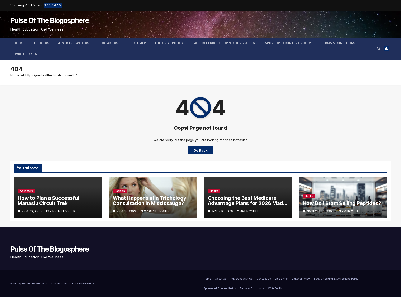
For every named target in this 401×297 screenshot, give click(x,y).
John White (249, 211)
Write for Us (26, 54)
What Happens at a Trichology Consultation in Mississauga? (149, 200)
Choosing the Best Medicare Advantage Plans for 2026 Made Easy (247, 203)
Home (19, 43)
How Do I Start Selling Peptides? (342, 203)
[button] (378, 48)
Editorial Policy (169, 43)
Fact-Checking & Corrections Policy (224, 43)
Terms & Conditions (338, 43)
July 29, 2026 (32, 211)
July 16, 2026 (127, 211)
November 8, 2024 (321, 211)
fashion (120, 190)
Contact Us (108, 43)
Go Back (200, 150)
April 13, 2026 (223, 211)
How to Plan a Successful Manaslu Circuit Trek (48, 200)
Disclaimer (136, 43)
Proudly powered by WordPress (30, 283)
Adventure (26, 190)
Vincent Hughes (62, 211)
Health (214, 190)
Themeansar (87, 283)
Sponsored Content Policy (288, 43)
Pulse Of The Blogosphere (49, 20)
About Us (41, 43)
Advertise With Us (73, 43)
